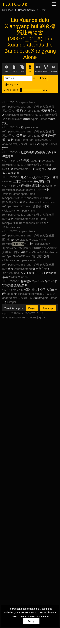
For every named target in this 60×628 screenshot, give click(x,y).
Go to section (11, 90)
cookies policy (18, 616)
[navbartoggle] (54, 4)
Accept (31, 621)
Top (44, 78)
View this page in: (14, 308)
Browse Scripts (26, 10)
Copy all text (14, 84)
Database (7, 10)
